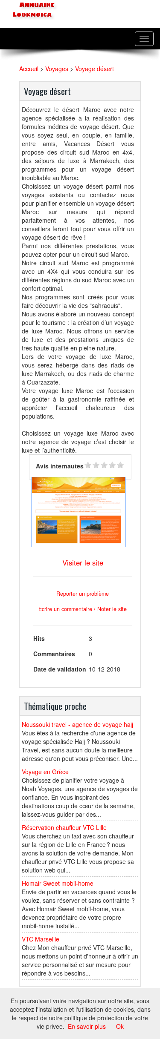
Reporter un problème (82, 593)
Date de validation (59, 669)
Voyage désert (94, 68)
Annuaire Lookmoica (34, 9)
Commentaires (54, 653)
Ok (120, 1026)
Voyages (56, 68)
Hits (39, 638)
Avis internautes (60, 466)
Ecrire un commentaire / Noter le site (82, 609)
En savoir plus (87, 1026)
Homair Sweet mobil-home (57, 883)
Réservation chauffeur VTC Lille (64, 827)
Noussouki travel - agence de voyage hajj (77, 724)
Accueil (28, 68)
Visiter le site (82, 562)
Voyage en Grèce (45, 771)
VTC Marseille (40, 939)
